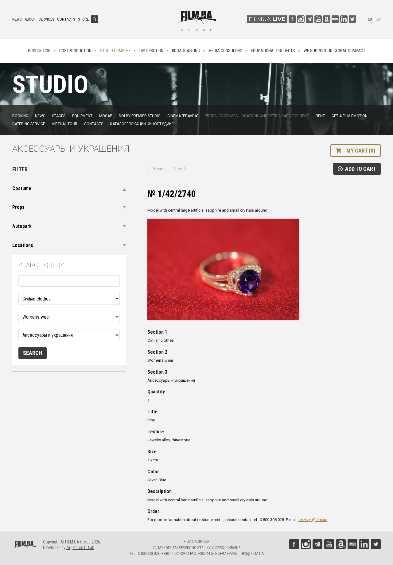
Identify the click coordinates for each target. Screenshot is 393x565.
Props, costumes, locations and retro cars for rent (257, 116)
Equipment (82, 116)
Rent (320, 116)
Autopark (22, 226)
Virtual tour (64, 124)
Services (46, 19)
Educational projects (273, 50)
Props (18, 207)
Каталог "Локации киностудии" (141, 124)
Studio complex (115, 50)
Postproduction (75, 50)
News (17, 19)
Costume (21, 188)
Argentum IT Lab (80, 547)
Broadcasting (186, 50)
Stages (58, 116)
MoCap (105, 116)
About (30, 19)
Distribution (151, 50)
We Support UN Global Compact (334, 50)
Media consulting (225, 50)
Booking (20, 116)
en (378, 19)
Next (178, 169)
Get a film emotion (350, 116)
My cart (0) (360, 150)
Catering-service (28, 124)
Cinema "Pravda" (182, 116)
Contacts (66, 19)
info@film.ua (251, 553)
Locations (22, 245)
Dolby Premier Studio (140, 116)
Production (39, 50)
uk (370, 19)
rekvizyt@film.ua (312, 519)
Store (83, 19)
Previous (160, 169)
